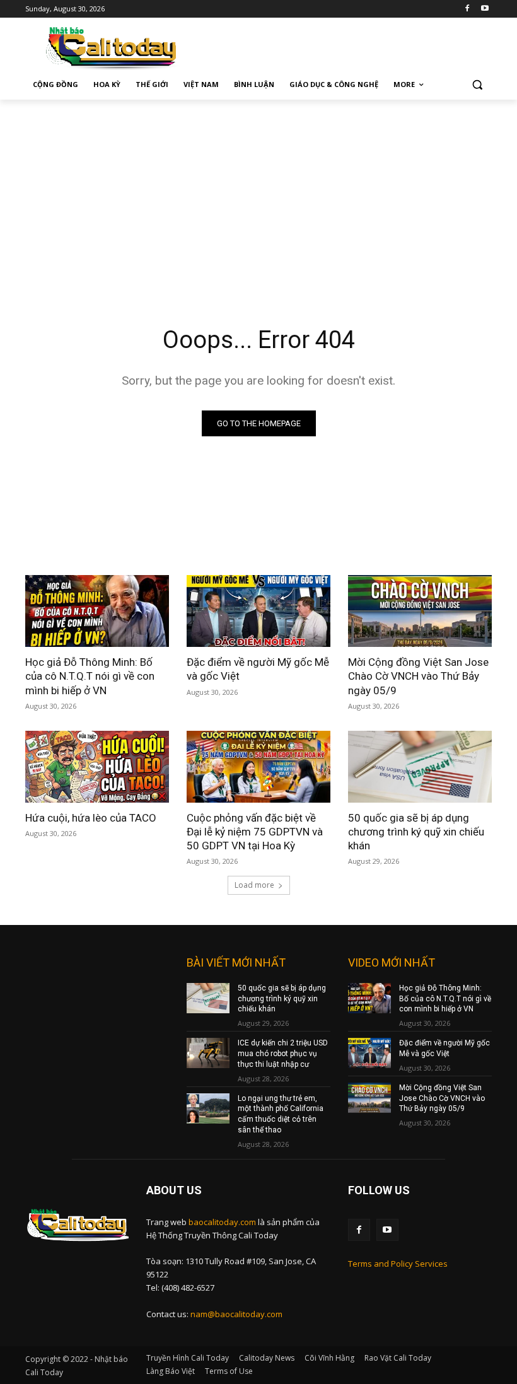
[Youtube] (484, 9)
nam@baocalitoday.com (236, 1314)
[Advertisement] (258, 194)
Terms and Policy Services (398, 1263)
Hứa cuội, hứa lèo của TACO (90, 817)
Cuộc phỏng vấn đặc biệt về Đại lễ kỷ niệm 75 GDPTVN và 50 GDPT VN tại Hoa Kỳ (255, 831)
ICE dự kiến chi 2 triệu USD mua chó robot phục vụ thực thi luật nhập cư (283, 1053)
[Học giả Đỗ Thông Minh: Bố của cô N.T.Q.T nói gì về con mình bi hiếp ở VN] (97, 611)
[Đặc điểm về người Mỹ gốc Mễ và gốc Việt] (258, 611)
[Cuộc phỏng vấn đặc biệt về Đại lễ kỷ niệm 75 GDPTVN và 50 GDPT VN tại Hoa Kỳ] (258, 767)
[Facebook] (467, 9)
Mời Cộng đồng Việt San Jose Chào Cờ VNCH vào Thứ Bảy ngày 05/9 (418, 676)
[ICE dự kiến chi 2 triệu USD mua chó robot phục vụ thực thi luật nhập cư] (208, 1053)
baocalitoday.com (222, 1222)
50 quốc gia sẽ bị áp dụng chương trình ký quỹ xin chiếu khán (416, 831)
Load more (254, 885)
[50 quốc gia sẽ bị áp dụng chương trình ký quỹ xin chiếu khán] (420, 767)
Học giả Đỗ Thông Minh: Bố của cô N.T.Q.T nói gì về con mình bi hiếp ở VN (89, 676)
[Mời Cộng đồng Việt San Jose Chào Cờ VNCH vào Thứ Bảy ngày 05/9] (420, 611)
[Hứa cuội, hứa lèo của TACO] (97, 767)
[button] (477, 85)
